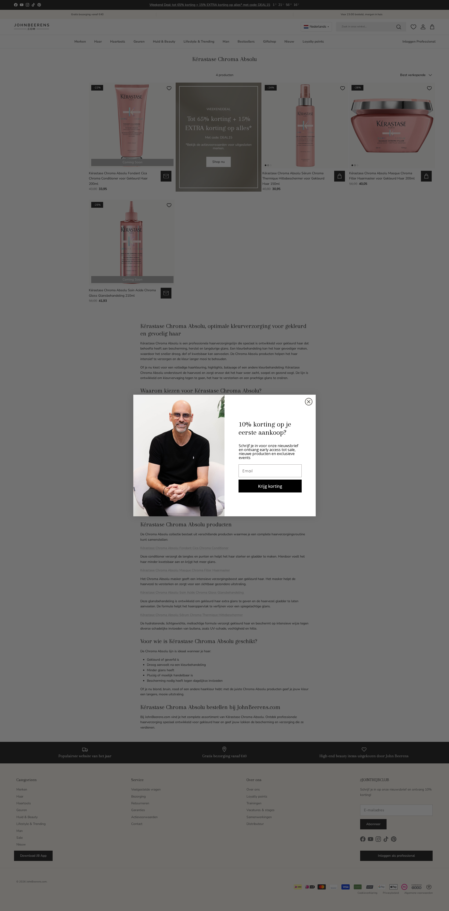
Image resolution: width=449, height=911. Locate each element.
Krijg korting (270, 486)
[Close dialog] (308, 401)
